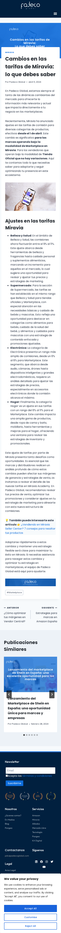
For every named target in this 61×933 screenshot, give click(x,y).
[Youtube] (44, 866)
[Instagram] (46, 861)
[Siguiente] (51, 694)
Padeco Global (17, 82)
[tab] (24, 735)
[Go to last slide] (9, 694)
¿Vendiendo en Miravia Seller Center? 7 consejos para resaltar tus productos (30, 529)
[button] (55, 13)
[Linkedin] (36, 861)
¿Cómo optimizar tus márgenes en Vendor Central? (15, 614)
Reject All (30, 926)
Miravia (9, 52)
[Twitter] (51, 861)
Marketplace (14, 592)
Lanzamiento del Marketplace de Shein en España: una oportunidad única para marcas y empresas (29, 708)
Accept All (30, 908)
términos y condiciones (37, 776)
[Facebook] (41, 861)
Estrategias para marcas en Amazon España (46, 614)
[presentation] (30, 674)
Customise (30, 917)
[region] (30, 903)
